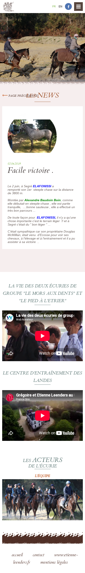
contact (39, 555)
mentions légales (54, 562)
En (60, 6)
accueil (18, 555)
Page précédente (23, 96)
